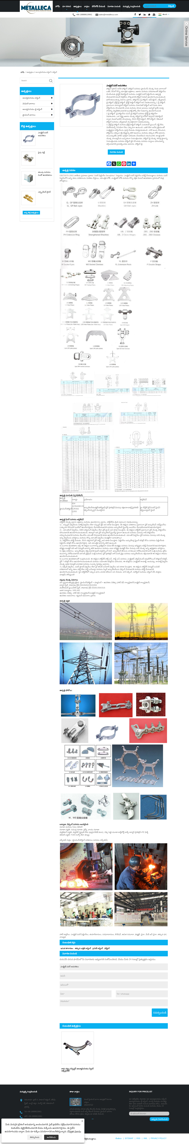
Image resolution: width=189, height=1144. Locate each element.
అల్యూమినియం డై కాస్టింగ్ (32, 109)
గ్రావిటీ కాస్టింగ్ (97, 948)
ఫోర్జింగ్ (55, 72)
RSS (138, 1138)
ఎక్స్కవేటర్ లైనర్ (44, 192)
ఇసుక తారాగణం (67, 948)
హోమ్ (57, 6)
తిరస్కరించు (34, 1137)
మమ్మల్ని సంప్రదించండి (131, 6)
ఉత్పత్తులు (77, 6)
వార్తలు (86, 6)
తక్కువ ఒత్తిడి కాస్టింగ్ (83, 948)
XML (145, 1138)
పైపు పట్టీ (41, 152)
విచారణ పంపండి (114, 6)
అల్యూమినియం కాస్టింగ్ (43, 72)
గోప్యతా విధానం (74, 1131)
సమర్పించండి (159, 1012)
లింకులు (119, 1138)
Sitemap (129, 1138)
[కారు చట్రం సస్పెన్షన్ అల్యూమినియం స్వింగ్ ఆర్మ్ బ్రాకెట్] (78, 1048)
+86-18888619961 (34, 1112)
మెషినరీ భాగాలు (29, 103)
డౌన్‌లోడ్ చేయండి (98, 6)
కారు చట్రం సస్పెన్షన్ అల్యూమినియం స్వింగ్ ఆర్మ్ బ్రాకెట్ (77, 1070)
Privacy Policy (158, 1138)
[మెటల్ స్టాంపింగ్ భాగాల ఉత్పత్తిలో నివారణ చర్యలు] (75, 1102)
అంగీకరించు (51, 1137)
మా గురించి (66, 6)
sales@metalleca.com (108, 14)
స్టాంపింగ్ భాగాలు (29, 115)
